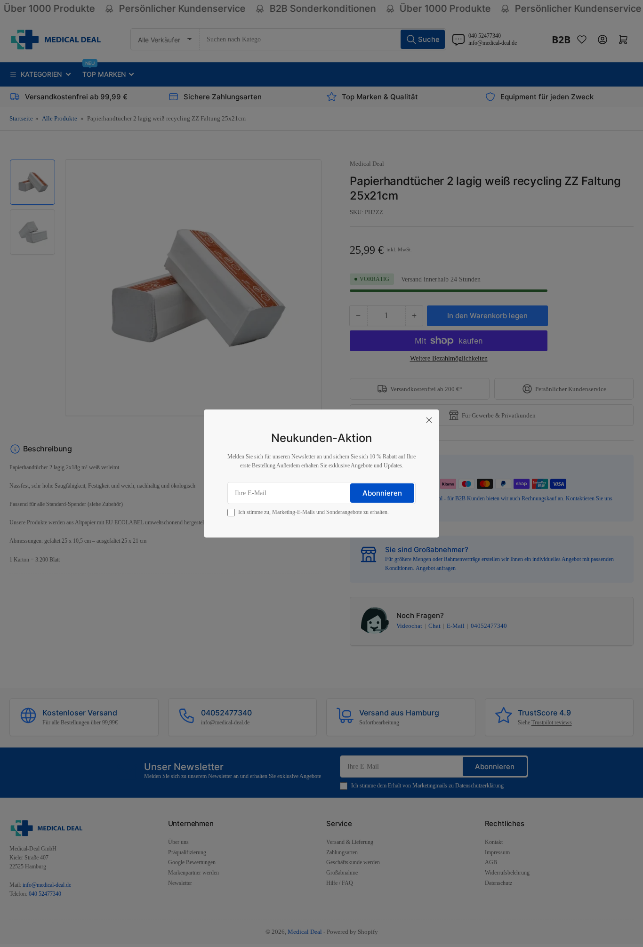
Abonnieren (382, 493)
